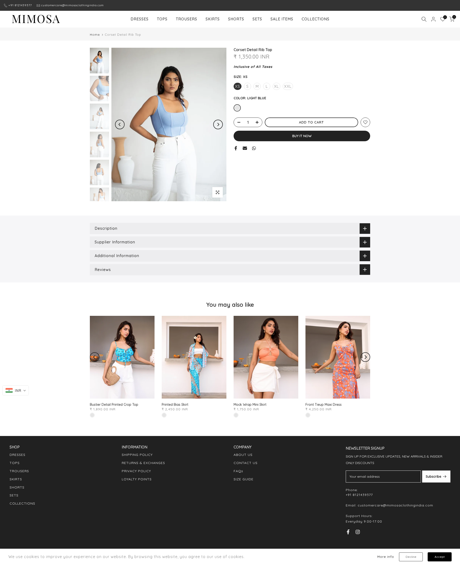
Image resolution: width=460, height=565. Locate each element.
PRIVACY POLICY (136, 471)
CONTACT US (246, 463)
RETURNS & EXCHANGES (143, 463)
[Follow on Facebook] (348, 532)
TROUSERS (186, 19)
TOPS (162, 19)
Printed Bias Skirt (175, 404)
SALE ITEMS (281, 19)
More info (385, 557)
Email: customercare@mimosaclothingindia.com (389, 505)
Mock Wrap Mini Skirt (250, 404)
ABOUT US (243, 455)
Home (95, 34)
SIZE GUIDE (243, 479)
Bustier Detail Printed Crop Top (114, 404)
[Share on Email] (245, 148)
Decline (411, 557)
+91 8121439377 (20, 5)
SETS (257, 19)
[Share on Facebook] (236, 148)
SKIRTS (213, 19)
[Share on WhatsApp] (254, 148)
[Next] (218, 124)
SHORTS (236, 19)
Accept (440, 557)
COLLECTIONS (315, 19)
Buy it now (301, 136)
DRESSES (140, 19)
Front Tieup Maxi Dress (323, 404)
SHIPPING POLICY (137, 455)
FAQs (238, 471)
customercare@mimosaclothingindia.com (72, 5)
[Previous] (120, 124)
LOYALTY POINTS (137, 479)
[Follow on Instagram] (357, 532)
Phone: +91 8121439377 (359, 492)
